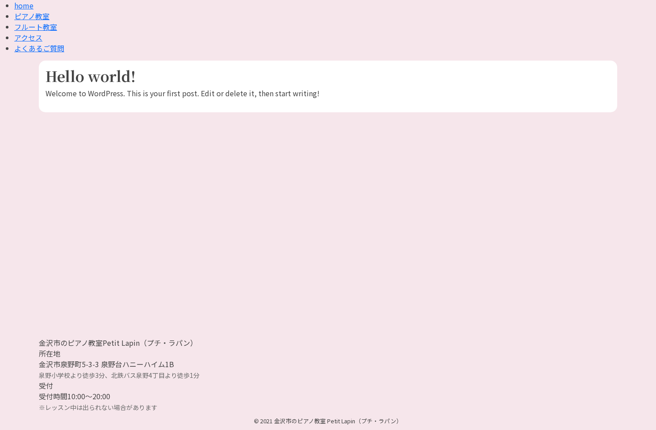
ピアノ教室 (32, 16)
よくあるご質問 (39, 48)
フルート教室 (35, 26)
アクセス (28, 37)
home (23, 5)
